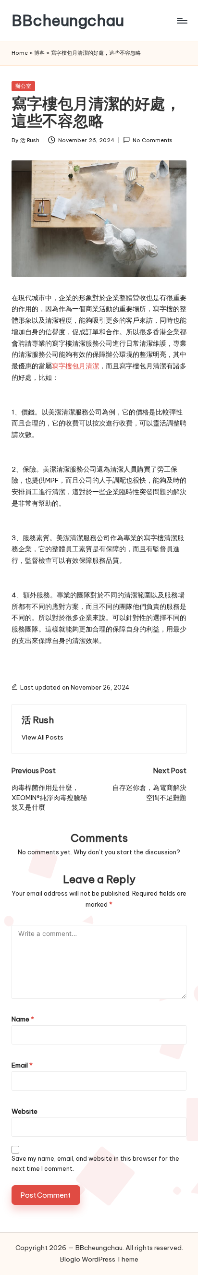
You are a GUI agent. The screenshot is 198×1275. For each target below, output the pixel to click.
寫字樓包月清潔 (75, 366)
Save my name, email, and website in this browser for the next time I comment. (95, 1163)
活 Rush (38, 720)
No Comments (153, 140)
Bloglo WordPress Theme (99, 1259)
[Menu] (181, 20)
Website (24, 1111)
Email (22, 1065)
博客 (39, 52)
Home (20, 52)
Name (23, 1019)
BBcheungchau (68, 20)
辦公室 (23, 86)
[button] (42, 737)
